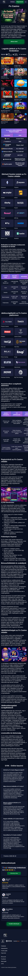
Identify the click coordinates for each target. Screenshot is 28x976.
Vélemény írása (14, 873)
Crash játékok (16, 54)
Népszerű (3, 54)
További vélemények (14, 923)
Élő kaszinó (10, 54)
